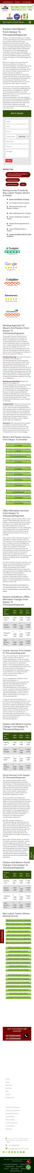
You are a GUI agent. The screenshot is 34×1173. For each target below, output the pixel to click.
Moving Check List (16, 1171)
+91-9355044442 (2, 936)
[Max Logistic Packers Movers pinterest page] (12, 1152)
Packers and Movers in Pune (18, 951)
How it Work (15, 1168)
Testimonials (10, 1166)
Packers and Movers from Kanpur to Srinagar (19, 444)
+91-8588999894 (13, 1145)
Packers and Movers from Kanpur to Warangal (19, 496)
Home (8, 1079)
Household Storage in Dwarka (18, 990)
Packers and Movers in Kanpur (19, 199)
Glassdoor (9, 1129)
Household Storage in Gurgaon (18, 975)
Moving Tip (24, 1168)
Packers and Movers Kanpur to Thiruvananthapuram (17, 175)
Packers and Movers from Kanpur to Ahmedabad (19, 502)
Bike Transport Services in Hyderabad (18, 942)
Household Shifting (12, 1113)
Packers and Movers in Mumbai (18, 947)
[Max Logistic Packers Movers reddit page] (18, 1152)
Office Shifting (10, 1120)
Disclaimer (19, 1166)
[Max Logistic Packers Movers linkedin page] (10, 1152)
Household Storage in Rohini (18, 993)
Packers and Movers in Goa (18, 966)
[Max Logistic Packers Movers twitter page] (15, 1152)
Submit (9, 161)
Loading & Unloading (13, 1110)
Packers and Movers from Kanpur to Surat (19, 450)
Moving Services (12, 180)
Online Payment (8, 2)
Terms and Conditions (10, 1164)
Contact (8, 1094)
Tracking (17, 2)
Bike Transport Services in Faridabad (18, 920)
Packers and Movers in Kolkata (18, 970)
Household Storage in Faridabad (18, 978)
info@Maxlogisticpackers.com (18, 1149)
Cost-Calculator (26, 2)
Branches (9, 1088)
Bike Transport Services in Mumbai (18, 935)
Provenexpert (10, 1126)
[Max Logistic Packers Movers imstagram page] (7, 1152)
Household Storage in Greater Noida (18, 986)
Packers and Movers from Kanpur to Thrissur (19, 461)
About (8, 1082)
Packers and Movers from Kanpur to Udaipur (19, 468)
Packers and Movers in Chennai (18, 955)
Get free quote (12, 184)
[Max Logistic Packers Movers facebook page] (4, 1152)
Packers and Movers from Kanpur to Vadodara (19, 473)
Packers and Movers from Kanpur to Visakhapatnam (19, 491)
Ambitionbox (10, 1097)
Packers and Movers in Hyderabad (18, 962)
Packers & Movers (12, 1123)
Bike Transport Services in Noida (18, 931)
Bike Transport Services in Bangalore (18, 939)
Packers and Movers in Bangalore (18, 958)
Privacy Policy (24, 1164)
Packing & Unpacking (13, 1107)
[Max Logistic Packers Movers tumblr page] (21, 1152)
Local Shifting (10, 1116)
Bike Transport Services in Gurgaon (18, 927)
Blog (7, 1091)
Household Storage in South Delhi (18, 997)
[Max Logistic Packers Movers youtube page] (24, 1152)
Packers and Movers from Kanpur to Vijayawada (19, 484)
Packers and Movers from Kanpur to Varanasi (19, 479)
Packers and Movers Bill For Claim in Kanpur (19, 235)
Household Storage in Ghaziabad (18, 982)
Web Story (9, 1085)
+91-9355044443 (13, 1038)
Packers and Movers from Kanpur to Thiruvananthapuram (19, 455)
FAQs (23, 184)
